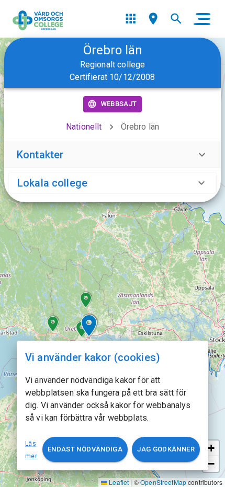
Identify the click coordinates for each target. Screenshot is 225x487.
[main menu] (202, 18)
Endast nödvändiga (85, 449)
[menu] (130, 18)
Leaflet (118, 482)
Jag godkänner (166, 449)
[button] (53, 324)
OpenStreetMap (163, 482)
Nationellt (84, 127)
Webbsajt (119, 104)
